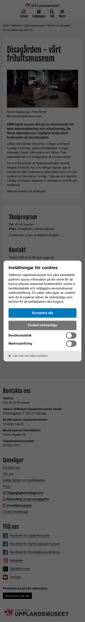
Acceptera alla (42, 313)
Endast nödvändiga (42, 325)
